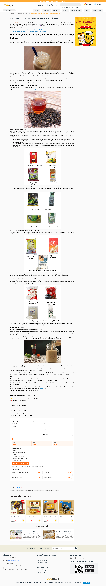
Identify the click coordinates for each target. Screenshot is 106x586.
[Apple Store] (89, 566)
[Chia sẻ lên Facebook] (17, 487)
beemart (12, 490)
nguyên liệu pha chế (39, 490)
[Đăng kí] (75, 548)
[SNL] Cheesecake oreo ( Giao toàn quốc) (66, 517)
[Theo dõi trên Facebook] (83, 558)
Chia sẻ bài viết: (13, 487)
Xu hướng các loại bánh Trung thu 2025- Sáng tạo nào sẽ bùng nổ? (31, 532)
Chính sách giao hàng (42, 560)
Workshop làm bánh (97, 10)
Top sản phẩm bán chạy (21, 496)
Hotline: (10, 557)
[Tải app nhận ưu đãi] (85, 31)
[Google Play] (89, 570)
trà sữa (57, 490)
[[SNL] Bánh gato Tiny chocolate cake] (17, 507)
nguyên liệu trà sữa (49, 490)
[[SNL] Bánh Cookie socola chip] (50, 507)
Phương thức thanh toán (42, 567)
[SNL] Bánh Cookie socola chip (50, 516)
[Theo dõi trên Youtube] (71, 558)
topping (36, 278)
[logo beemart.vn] (53, 578)
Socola (77, 7)
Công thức (87, 10)
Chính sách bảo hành (41, 565)
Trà (11, 129)
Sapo (81, 582)
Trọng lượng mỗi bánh (48, 426)
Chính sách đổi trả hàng (42, 562)
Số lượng (14, 432)
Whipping (63, 7)
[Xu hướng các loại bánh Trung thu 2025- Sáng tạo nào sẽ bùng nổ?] (16, 535)
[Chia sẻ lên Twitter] (19, 487)
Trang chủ (36, 10)
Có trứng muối (16, 439)
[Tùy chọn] (56, 520)
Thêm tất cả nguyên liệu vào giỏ (20, 463)
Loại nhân (45, 432)
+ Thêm (38, 472)
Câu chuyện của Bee (76, 10)
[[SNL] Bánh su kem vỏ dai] (33, 507)
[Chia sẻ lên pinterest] (21, 487)
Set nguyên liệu (46, 10)
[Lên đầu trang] (104, 585)
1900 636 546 (41, 5)
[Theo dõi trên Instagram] (79, 558)
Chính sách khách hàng (42, 557)
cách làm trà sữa (20, 490)
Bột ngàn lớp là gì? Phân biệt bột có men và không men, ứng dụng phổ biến (64, 532)
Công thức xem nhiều (42, 526)
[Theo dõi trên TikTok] (75, 558)
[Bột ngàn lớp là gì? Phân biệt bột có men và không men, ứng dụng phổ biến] (49, 535)
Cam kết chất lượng (41, 570)
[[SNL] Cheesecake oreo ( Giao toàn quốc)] (66, 507)
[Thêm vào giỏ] (23, 520)
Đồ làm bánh (56, 10)
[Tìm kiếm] (79, 4)
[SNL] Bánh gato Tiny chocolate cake (17, 517)
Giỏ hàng (88, 4)
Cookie (72, 7)
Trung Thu (65, 10)
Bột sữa (12, 230)
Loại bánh (14, 426)
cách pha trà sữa (29, 490)
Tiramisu (68, 7)
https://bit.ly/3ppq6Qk (34, 398)
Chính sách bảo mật (41, 572)
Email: (12, 560)
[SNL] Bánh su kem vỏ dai (32, 516)
